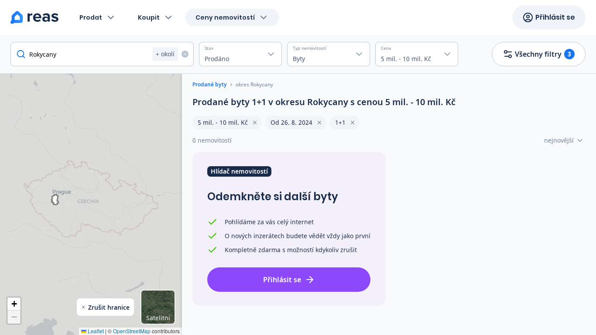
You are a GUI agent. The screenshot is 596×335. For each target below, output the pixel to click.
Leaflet (95, 331)
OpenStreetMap (132, 331)
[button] (14, 304)
